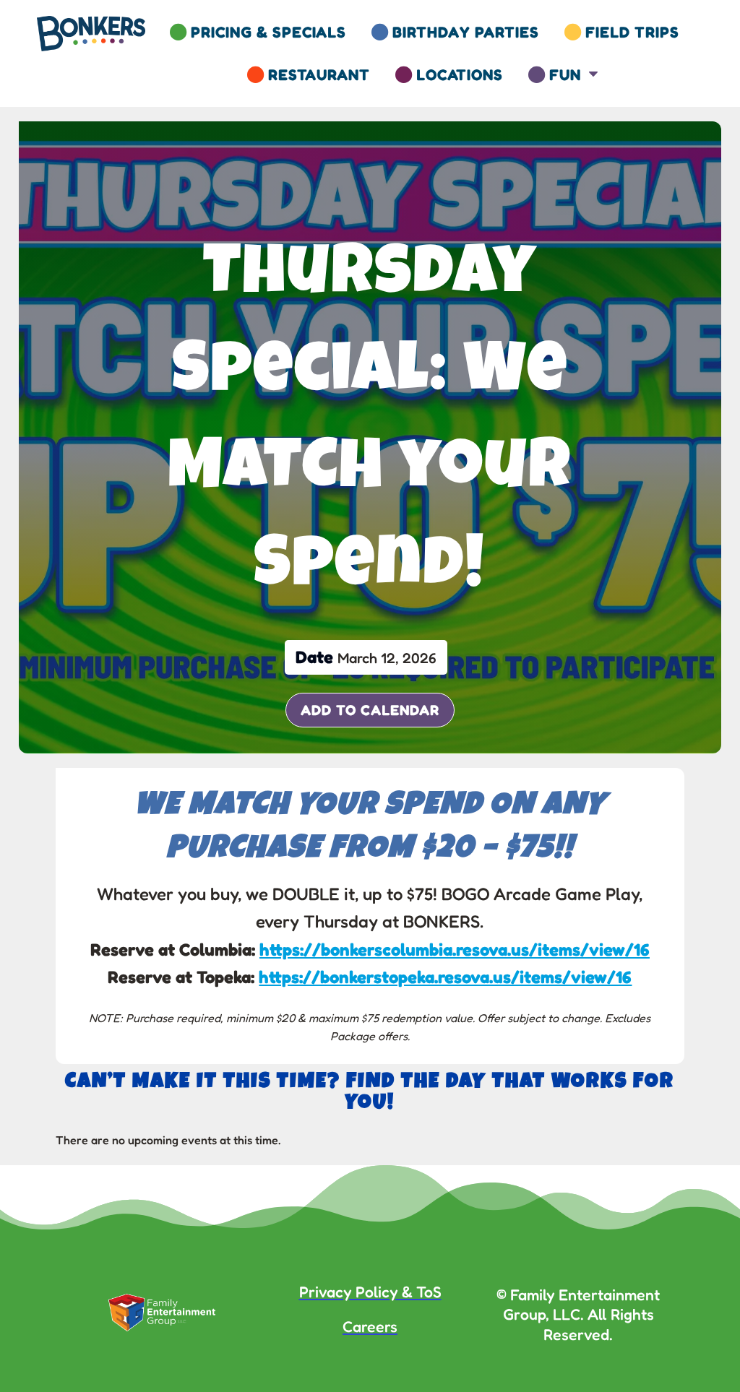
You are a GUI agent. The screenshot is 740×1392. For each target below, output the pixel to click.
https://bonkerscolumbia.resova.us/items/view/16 (454, 949)
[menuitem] (258, 32)
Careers (370, 1326)
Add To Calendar (370, 710)
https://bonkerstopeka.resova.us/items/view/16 (445, 977)
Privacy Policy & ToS (370, 1291)
